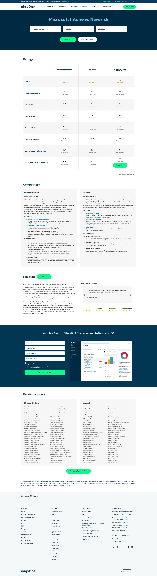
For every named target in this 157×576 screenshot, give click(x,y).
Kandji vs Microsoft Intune (30, 428)
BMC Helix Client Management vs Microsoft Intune (36, 432)
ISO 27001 (85, 517)
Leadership (55, 545)
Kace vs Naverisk (87, 446)
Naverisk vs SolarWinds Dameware (116, 436)
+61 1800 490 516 (122, 528)
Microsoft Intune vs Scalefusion (31, 440)
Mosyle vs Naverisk (87, 420)
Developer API (56, 529)
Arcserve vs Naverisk (113, 456)
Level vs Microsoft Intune (30, 456)
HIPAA (84, 514)
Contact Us (117, 1)
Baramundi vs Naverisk (113, 408)
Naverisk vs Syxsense (88, 450)
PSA (22, 526)
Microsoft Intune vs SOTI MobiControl (33, 434)
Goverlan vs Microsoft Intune (57, 440)
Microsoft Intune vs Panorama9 (57, 412)
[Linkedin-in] (113, 547)
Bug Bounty (85, 520)
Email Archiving (26, 540)
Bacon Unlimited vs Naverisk (89, 460)
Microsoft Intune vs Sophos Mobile (32, 418)
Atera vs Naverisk (112, 418)
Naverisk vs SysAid (87, 442)
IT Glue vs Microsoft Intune (56, 424)
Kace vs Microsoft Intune (30, 446)
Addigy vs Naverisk (87, 424)
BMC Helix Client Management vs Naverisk (93, 432)
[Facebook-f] (121, 547)
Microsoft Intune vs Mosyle (30, 422)
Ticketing (24, 532)
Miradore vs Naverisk (88, 410)
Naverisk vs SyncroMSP (113, 434)
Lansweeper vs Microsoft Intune (57, 432)
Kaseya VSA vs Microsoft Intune (57, 448)
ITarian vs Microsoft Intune (30, 460)
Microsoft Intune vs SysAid (30, 442)
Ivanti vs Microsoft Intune (56, 426)
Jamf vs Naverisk (87, 412)
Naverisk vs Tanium (112, 460)
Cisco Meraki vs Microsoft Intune (32, 430)
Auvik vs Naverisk (112, 412)
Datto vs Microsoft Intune (56, 416)
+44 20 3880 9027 (121, 517)
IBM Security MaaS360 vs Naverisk (91, 436)
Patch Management (27, 517)
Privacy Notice (86, 511)
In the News (55, 554)
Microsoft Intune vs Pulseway (57, 428)
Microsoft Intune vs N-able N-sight (58, 408)
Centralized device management (38, 219)
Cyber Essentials (87, 528)
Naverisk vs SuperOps (88, 452)
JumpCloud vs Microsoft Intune (31, 408)
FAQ (53, 551)
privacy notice (58, 366)
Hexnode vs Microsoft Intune (31, 462)
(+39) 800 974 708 (121, 525)
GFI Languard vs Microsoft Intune (32, 420)
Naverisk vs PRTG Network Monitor (116, 428)
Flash (95, 297)
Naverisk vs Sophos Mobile (89, 428)
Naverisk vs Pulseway (113, 454)
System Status (56, 532)
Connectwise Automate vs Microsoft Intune (60, 450)
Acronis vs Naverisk (112, 448)
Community (55, 548)
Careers (54, 557)
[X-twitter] (132, 547)
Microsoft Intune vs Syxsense (31, 450)
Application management (36, 225)
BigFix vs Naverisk (112, 458)
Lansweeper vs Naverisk (114, 462)
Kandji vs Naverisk (87, 426)
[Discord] (128, 547)
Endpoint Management (29, 514)
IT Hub (54, 517)
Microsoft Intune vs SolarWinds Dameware (60, 410)
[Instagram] (124, 547)
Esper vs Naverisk (87, 422)
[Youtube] (117, 547)
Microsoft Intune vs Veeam (56, 414)
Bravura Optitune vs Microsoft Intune (59, 454)
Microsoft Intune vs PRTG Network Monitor (60, 452)
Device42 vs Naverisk (88, 406)
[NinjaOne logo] (28, 6)
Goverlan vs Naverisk (113, 414)
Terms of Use (116, 539)
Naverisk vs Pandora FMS (88, 438)
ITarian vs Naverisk (87, 462)
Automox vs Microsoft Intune (56, 444)
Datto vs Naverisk (112, 442)
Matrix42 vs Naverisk (87, 454)
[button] (84, 295)
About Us (55, 542)
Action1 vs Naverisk (87, 448)
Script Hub (55, 523)
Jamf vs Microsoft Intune (30, 412)
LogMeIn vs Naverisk (113, 420)
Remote (24, 520)
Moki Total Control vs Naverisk (90, 414)
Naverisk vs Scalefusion (88, 440)
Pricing (84, 6)
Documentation (26, 535)
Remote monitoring (92, 213)
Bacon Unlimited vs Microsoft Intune (32, 458)
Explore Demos (107, 1)
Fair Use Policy (116, 542)
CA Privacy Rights (87, 534)
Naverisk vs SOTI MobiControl (90, 434)
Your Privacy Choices (89, 536)
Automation (90, 227)
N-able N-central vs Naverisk (115, 446)
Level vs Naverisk (87, 458)
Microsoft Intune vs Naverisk (56, 420)
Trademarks (85, 539)
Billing (23, 529)
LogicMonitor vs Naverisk (114, 416)
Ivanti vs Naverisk (112, 452)
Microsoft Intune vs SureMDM (31, 416)
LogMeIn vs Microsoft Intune (56, 460)
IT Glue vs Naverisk (112, 450)
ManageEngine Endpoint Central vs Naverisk (118, 422)
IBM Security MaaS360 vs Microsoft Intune (34, 436)
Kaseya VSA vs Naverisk (114, 432)
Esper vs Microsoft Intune (30, 424)
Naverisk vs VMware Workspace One (91, 444)
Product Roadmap (27, 543)
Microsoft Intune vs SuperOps (31, 452)
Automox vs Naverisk (113, 410)
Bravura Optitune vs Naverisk (115, 426)
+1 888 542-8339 (128, 511)
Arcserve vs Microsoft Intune (57, 430)
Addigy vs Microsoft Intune (30, 426)
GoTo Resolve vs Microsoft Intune (32, 454)
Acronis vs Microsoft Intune (56, 422)
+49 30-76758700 (125, 514)
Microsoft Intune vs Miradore (31, 410)
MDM (23, 523)
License (54, 560)
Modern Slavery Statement (90, 531)
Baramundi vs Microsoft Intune (57, 406)
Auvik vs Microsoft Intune (56, 442)
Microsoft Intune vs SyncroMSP (57, 446)
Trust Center (56, 535)
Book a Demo (129, 7)
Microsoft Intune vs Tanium (56, 434)
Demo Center (56, 526)
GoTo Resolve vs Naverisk (89, 456)
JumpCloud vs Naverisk (88, 408)
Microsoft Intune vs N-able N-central (58, 418)
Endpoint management (93, 219)
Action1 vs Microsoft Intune (30, 448)
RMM (23, 511)
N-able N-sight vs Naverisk (114, 444)
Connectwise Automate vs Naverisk (116, 430)
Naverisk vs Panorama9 (113, 438)
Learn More (64, 1)
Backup (23, 537)
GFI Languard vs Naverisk (88, 418)
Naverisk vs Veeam (112, 440)
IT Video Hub (56, 520)
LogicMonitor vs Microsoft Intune (57, 438)
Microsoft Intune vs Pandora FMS (32, 438)
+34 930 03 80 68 (122, 522)
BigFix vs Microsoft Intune (56, 436)
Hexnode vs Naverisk (113, 406)
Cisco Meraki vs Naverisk (88, 430)
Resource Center (57, 511)
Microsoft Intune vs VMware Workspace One (34, 444)
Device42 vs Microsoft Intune (31, 406)
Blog (53, 514)
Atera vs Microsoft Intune (56, 462)
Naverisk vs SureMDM (88, 416)
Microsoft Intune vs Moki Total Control (33, 414)
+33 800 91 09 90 (123, 520)
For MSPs (74, 6)
